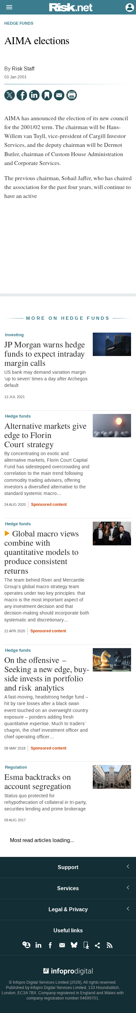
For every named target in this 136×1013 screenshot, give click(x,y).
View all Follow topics (26, 945)
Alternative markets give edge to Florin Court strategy (45, 435)
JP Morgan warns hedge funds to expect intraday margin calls (44, 353)
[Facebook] (22, 95)
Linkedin (38, 945)
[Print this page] (71, 95)
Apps (86, 945)
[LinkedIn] (34, 95)
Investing (14, 335)
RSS (110, 945)
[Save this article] (47, 95)
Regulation (16, 767)
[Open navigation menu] (6, 7)
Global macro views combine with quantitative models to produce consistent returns (41, 552)
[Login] (129, 7)
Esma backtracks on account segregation (37, 781)
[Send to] (59, 95)
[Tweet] (9, 95)
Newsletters (62, 945)
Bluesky (74, 945)
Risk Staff (23, 69)
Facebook (50, 945)
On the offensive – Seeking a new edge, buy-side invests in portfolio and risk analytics (46, 673)
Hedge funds (18, 23)
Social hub (98, 945)
